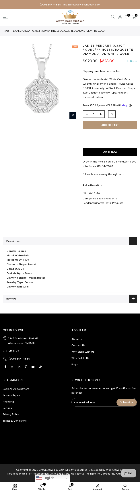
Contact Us (78, 345)
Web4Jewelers (115, 469)
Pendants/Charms (93, 203)
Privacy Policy (11, 414)
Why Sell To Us (80, 358)
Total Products (114, 203)
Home (6, 30)
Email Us (14, 350)
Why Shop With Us (82, 351)
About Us (77, 339)
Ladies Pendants (107, 198)
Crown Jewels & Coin (51, 469)
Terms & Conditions (15, 420)
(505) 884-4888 (50, 4)
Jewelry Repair (11, 395)
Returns (7, 408)
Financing (8, 401)
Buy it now (110, 151)
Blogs (74, 364)
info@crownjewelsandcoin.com (81, 4)
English (48, 478)
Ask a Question (92, 185)
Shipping (88, 71)
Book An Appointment (16, 388)
